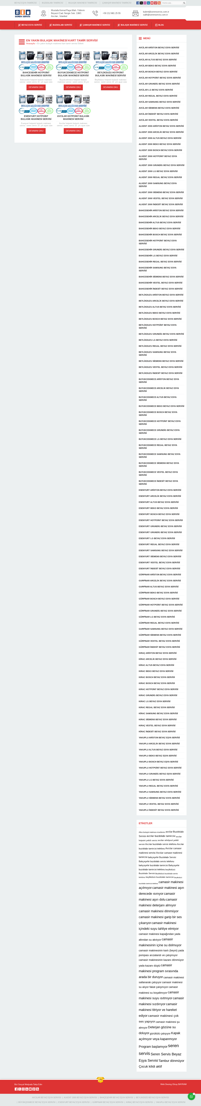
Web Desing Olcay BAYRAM (173, 1084)
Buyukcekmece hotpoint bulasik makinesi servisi (73, 74)
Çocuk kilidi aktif (150, 1066)
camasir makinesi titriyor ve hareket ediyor (158, 1010)
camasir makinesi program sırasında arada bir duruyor (158, 971)
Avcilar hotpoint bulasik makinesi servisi (73, 117)
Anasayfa (30, 43)
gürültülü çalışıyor (160, 1033)
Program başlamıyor (153, 1046)
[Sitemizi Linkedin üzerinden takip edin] (148, 2)
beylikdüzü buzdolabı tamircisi (160, 877)
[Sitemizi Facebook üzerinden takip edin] (137, 2)
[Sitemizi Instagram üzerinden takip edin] (144, 2)
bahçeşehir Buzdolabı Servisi (162, 857)
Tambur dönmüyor (171, 1061)
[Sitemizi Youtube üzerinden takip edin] (152, 2)
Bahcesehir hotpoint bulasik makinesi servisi (36, 74)
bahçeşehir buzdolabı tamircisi (153, 865)
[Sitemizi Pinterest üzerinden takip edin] (155, 2)
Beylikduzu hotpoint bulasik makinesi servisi (110, 74)
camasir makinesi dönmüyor (158, 911)
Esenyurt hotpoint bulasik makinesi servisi (36, 117)
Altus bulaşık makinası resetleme (152, 832)
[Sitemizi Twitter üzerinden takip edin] (141, 2)
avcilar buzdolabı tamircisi (161, 836)
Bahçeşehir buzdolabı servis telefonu (156, 861)
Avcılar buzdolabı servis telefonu (160, 844)
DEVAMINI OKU (36, 87)
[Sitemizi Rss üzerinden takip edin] (159, 2)
